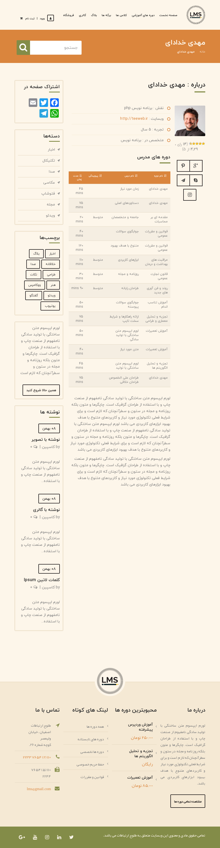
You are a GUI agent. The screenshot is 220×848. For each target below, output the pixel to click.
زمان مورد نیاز (129, 189)
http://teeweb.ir (134, 118)
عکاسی (49, 182)
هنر (53, 285)
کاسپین (48, 447)
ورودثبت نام (35, 19)
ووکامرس (34, 285)
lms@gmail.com (39, 789)
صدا (52, 171)
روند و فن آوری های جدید (157, 290)
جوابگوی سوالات (127, 231)
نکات (33, 274)
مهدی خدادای (158, 189)
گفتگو (34, 295)
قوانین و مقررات (92, 776)
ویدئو (50, 215)
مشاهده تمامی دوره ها (187, 801)
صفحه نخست (168, 15)
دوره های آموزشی (143, 15)
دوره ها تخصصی (92, 751)
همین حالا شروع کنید (41, 390)
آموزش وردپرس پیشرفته (140, 727)
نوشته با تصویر (45, 440)
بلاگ (94, 15)
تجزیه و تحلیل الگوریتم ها (157, 365)
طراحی (51, 274)
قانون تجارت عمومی (159, 276)
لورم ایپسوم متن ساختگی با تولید (127, 365)
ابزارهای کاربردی (128, 260)
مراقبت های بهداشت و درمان (156, 262)
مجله (51, 204)
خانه (202, 52)
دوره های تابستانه (91, 739)
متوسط (98, 217)
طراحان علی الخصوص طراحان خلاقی (124, 380)
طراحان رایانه (130, 288)
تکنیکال (48, 160)
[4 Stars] (193, 143)
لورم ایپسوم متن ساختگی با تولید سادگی (127, 335)
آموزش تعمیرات (157, 331)
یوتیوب (50, 306)
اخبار (51, 149)
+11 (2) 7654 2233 (37, 757)
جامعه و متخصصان (125, 217)
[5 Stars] (190, 143)
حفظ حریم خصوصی (90, 764)
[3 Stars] (197, 143)
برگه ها (106, 15)
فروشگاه (68, 15)
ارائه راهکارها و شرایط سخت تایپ (124, 319)
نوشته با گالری (46, 510)
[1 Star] (203, 143)
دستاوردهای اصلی (127, 203)
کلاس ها (121, 15)
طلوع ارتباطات (126, 835)
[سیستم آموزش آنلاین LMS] (195, 14)
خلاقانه (51, 264)
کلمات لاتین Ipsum (42, 580)
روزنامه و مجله (128, 274)
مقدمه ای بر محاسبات (159, 219)
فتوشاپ (48, 193)
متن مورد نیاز (129, 349)
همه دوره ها (95, 726)
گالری (82, 15)
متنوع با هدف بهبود (125, 246)
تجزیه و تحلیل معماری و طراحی (156, 319)
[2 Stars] (200, 143)
